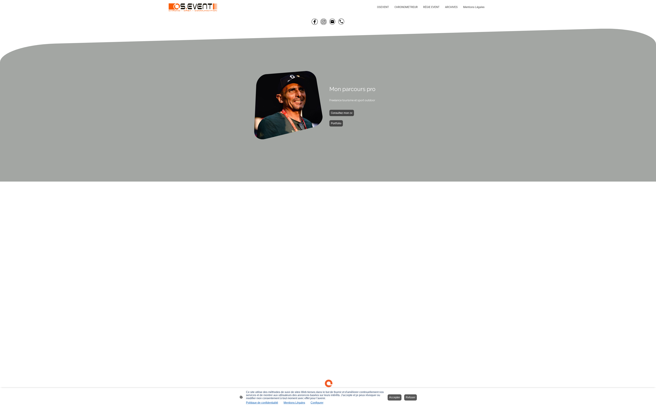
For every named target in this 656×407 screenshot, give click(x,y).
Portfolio (336, 123)
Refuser (410, 397)
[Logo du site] (193, 7)
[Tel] (341, 22)
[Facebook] (315, 22)
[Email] (332, 22)
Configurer (317, 402)
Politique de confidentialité (262, 402)
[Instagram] (323, 22)
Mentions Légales (294, 402)
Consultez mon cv (341, 113)
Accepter (394, 397)
